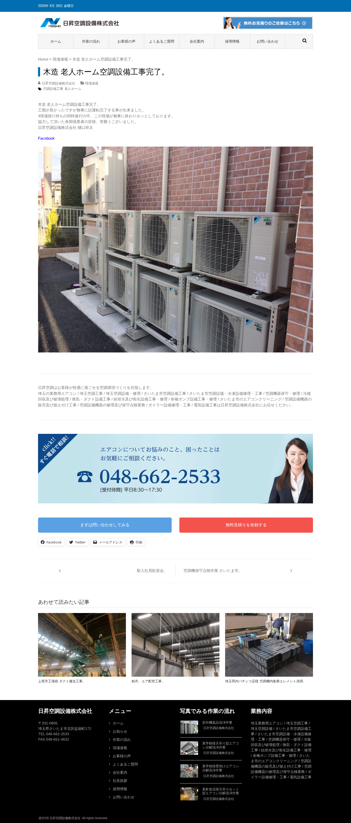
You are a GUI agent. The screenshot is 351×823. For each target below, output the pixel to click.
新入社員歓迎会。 (152, 570)
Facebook (46, 138)
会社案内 (197, 41)
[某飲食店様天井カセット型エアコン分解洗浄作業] (189, 794)
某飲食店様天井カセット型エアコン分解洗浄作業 (220, 791)
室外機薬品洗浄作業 (217, 722)
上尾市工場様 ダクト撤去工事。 (62, 681)
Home (43, 59)
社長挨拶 (120, 781)
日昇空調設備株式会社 (58, 83)
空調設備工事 (53, 88)
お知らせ (120, 731)
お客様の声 (126, 41)
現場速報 (60, 59)
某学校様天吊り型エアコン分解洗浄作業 (220, 745)
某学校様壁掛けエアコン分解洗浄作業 (220, 768)
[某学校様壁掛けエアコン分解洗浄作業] (189, 771)
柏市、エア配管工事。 (148, 681)
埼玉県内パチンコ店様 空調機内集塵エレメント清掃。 (265, 681)
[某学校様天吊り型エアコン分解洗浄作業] (189, 748)
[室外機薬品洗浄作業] (189, 727)
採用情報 (232, 41)
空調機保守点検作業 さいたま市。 (212, 570)
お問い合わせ (267, 41)
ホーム (55, 41)
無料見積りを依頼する (246, 525)
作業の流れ (91, 41)
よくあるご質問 (161, 41)
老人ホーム (72, 88)
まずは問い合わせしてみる (105, 525)
